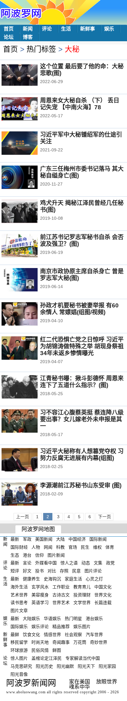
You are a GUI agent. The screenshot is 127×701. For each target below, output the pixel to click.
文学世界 (82, 602)
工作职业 (61, 586)
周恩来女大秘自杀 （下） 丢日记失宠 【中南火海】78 (79, 103)
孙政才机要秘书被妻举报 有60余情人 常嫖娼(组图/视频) (79, 308)
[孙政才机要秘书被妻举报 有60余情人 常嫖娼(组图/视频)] (28, 314)
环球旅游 (19, 650)
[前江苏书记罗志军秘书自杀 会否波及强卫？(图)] (28, 246)
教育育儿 (82, 586)
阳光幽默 (65, 666)
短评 (14, 570)
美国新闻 (43, 539)
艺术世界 (19, 594)
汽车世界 (94, 634)
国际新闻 (98, 539)
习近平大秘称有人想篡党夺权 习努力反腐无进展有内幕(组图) (82, 454)
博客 (28, 37)
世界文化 (103, 594)
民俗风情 (40, 650)
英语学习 (40, 602)
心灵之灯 (94, 578)
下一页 (104, 516)
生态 (14, 554)
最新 (14, 539)
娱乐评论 (40, 626)
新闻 (28, 28)
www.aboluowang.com (26, 692)
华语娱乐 (52, 618)
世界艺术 (61, 602)
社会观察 (73, 634)
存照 (64, 570)
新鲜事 (87, 28)
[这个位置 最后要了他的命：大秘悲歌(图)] (28, 75)
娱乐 (109, 28)
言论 (27, 562)
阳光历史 (44, 666)
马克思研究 (21, 666)
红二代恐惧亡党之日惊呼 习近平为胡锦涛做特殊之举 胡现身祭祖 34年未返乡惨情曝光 (82, 346)
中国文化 (103, 586)
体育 (109, 547)
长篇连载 (103, 602)
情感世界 (52, 634)
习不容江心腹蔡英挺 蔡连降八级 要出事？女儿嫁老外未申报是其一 (82, 419)
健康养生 (31, 578)
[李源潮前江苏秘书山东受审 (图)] (28, 494)
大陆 (60, 539)
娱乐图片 (82, 626)
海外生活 (19, 586)
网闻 (48, 547)
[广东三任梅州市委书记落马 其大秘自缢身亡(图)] (28, 178)
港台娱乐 (94, 618)
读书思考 (19, 602)
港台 (27, 554)
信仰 (39, 554)
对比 (51, 570)
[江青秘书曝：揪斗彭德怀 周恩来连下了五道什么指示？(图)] (28, 387)
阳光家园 (107, 666)
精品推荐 (61, 626)
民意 (76, 570)
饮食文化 (31, 634)
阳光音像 (19, 673)
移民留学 (19, 642)
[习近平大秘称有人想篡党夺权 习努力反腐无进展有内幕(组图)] (28, 460)
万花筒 (79, 642)
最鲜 (14, 634)
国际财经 (19, 547)
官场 (72, 547)
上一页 (22, 516)
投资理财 (82, 594)
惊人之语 (69, 562)
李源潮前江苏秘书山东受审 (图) (80, 485)
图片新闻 (56, 554)
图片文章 (19, 610)
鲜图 (56, 650)
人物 (35, 547)
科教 (60, 547)
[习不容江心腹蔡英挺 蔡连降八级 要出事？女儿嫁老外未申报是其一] (28, 421)
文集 (98, 562)
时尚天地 (40, 642)
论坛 (9, 37)
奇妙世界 (98, 642)
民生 (85, 547)
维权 (97, 547)
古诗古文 (61, 594)
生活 (66, 28)
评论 (47, 28)
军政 (27, 539)
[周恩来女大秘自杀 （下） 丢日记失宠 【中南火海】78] (28, 109)
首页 (9, 28)
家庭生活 (73, 578)
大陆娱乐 (31, 618)
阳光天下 (86, 666)
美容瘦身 (40, 594)
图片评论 (93, 570)
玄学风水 (40, 586)
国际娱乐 (19, 626)
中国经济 (77, 539)
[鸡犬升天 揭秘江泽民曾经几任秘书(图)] (28, 212)
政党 (110, 562)
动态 (85, 562)
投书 (39, 570)
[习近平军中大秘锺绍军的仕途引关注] (28, 143)
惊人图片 (19, 658)
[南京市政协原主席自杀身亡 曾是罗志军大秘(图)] (28, 280)
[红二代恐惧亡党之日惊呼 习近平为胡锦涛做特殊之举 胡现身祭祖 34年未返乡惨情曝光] (28, 348)
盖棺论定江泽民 (46, 658)
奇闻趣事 (61, 642)
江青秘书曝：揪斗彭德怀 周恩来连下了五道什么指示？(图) (82, 381)
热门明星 (73, 618)
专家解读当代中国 (82, 658)
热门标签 (41, 49)
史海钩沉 (52, 578)
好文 (27, 570)
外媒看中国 (46, 562)
